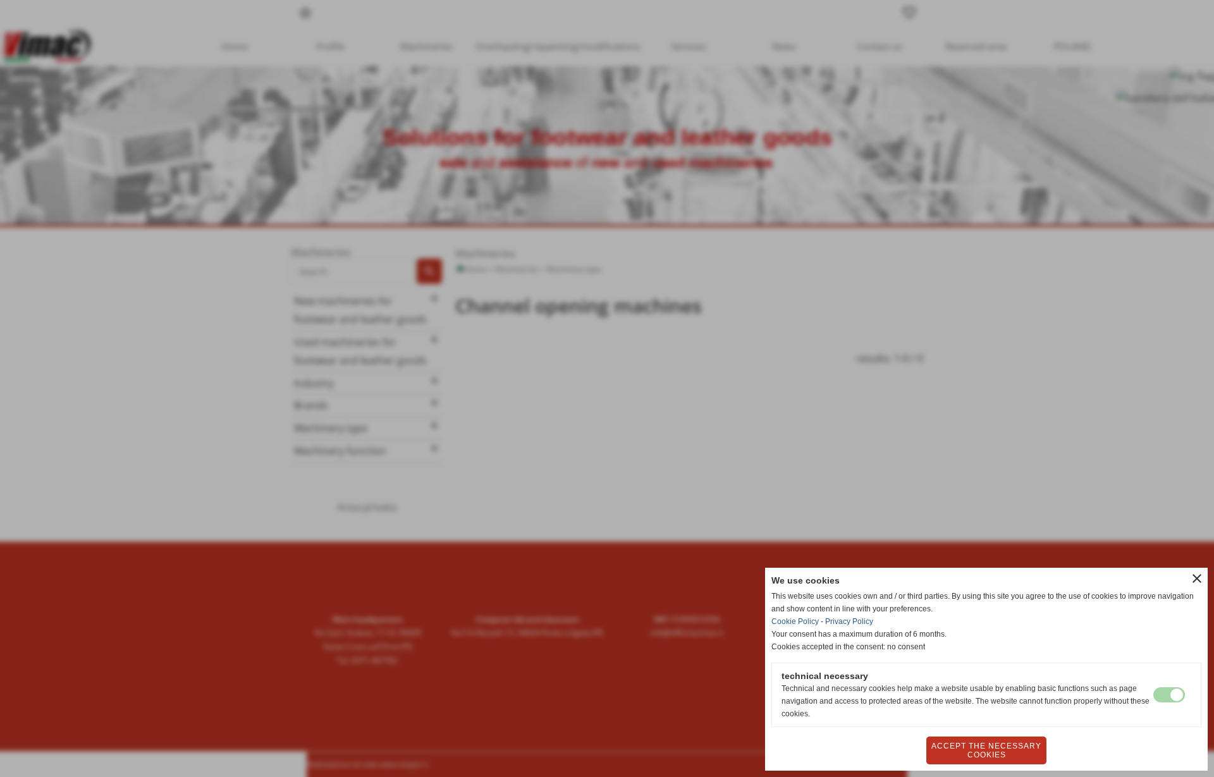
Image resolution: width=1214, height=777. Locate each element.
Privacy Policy (849, 621)
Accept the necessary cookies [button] (986, 750)
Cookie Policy (795, 621)
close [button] (1197, 578)
